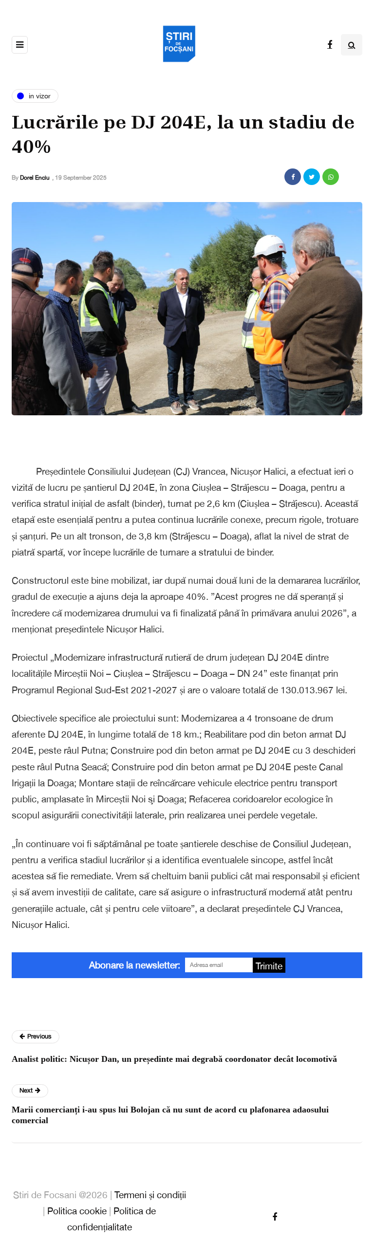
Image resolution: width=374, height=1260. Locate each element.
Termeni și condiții (150, 1194)
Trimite (269, 966)
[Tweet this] (311, 176)
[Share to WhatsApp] (330, 176)
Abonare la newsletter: (134, 965)
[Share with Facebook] (292, 176)
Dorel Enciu (35, 177)
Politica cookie (77, 1210)
